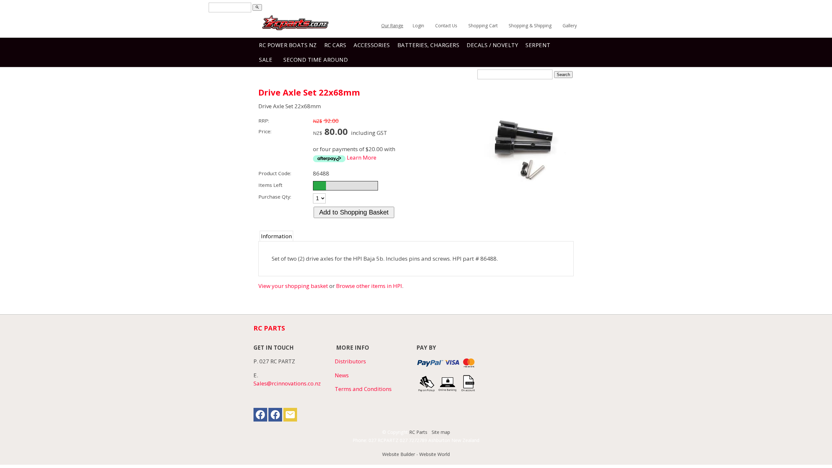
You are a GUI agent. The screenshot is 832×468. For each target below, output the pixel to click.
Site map (441, 432)
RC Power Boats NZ (288, 45)
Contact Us (446, 25)
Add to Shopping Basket (354, 212)
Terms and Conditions (363, 389)
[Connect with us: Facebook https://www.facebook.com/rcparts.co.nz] (260, 416)
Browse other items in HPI (369, 286)
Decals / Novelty (492, 45)
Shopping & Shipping (530, 25)
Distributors (350, 361)
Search (563, 74)
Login (418, 25)
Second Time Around (315, 59)
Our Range (392, 25)
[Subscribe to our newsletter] (290, 416)
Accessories (372, 45)
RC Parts (418, 432)
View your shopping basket (293, 286)
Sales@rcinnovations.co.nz (287, 383)
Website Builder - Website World (416, 454)
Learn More (361, 157)
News (342, 375)
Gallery (570, 25)
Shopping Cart (483, 25)
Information (276, 236)
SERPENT (538, 45)
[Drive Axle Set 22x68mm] (525, 197)
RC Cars (335, 45)
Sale (265, 59)
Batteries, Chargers (428, 45)
